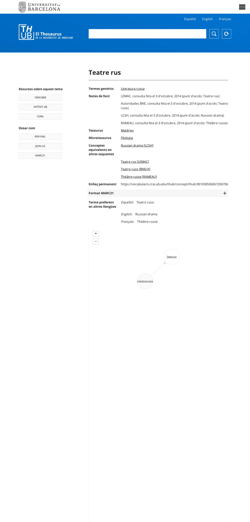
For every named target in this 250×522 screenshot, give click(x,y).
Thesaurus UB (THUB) (46, 32)
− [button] (96, 241)
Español (190, 19)
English (207, 19)
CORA (40, 116)
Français (225, 19)
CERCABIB (40, 97)
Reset (226, 33)
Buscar (214, 33)
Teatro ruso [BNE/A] (135, 169)
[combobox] (147, 33)
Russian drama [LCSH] (137, 145)
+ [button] (96, 233)
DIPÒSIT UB (40, 107)
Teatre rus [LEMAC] (135, 161)
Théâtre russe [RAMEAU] (139, 177)
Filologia (127, 138)
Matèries (127, 130)
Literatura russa (133, 88)
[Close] (242, 7)
